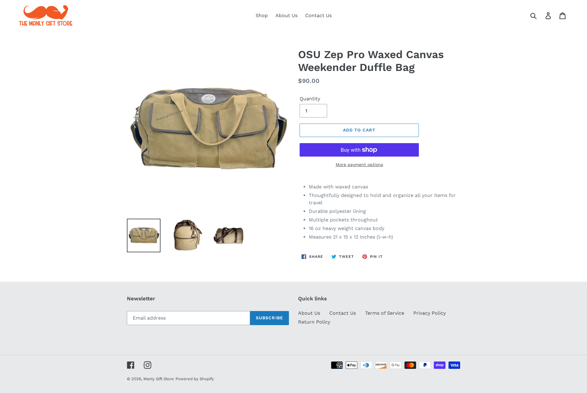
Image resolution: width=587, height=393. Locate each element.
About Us (309, 313)
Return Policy (314, 322)
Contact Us (342, 313)
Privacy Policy (429, 313)
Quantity (310, 99)
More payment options (359, 164)
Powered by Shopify (194, 378)
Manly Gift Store (158, 378)
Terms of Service (384, 313)
